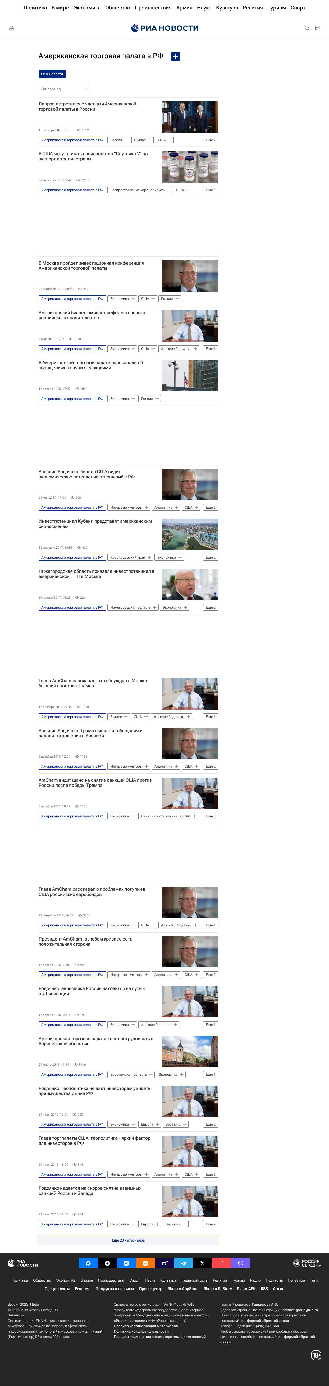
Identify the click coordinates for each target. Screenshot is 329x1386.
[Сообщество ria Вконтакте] (126, 1263)
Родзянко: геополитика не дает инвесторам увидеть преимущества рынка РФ (94, 1091)
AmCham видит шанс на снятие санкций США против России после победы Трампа (95, 783)
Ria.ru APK (246, 1288)
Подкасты (274, 1280)
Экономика (66, 1280)
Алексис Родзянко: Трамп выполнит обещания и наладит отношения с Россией (90, 733)
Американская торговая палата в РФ (101, 56)
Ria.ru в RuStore (218, 1288)
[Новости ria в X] (202, 1263)
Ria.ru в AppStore (183, 1288)
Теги (314, 1280)
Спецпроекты (57, 1288)
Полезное (296, 1280)
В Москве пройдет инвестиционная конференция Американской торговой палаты (91, 265)
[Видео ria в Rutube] (164, 1263)
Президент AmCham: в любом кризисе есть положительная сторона (85, 941)
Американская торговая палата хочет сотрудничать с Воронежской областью (96, 1041)
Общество (42, 1280)
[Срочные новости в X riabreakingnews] (221, 1263)
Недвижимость (194, 1280)
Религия (220, 1280)
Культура (168, 1280)
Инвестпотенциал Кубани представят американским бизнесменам (95, 524)
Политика (20, 1280)
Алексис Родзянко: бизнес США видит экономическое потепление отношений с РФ (87, 474)
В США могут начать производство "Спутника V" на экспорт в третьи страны (93, 156)
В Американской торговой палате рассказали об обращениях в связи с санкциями (91, 365)
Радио (255, 1280)
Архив (278, 1288)
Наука (150, 1280)
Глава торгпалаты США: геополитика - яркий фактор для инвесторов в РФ (94, 1141)
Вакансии (16, 1315)
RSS (264, 1288)
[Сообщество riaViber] (240, 1263)
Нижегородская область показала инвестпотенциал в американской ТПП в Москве (96, 574)
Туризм (238, 1280)
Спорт (134, 1280)
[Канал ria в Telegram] (183, 1263)
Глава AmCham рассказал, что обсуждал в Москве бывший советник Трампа (93, 683)
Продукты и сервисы (115, 1288)
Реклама (82, 1288)
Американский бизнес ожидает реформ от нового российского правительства (92, 315)
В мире (87, 1280)
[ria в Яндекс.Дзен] (107, 1263)
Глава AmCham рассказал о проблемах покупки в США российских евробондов (92, 892)
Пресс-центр (150, 1288)
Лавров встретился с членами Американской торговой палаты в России (87, 106)
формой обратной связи (268, 1321)
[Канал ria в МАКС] (88, 1263)
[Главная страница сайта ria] (164, 28)
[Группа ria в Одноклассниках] (145, 1263)
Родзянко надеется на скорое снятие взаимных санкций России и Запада (90, 1191)
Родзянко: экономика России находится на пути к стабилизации (92, 991)
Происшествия (111, 1280)
